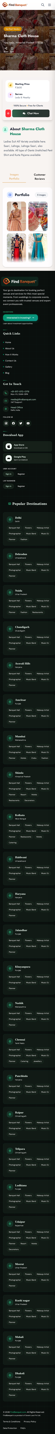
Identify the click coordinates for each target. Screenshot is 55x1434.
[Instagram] (6, 423)
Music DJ (45, 533)
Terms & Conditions (11, 1421)
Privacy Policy (30, 1421)
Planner (12, 539)
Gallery (8, 366)
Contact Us (10, 360)
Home (8, 342)
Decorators (29, 800)
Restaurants (37, 612)
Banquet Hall (14, 528)
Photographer (15, 533)
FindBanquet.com (18, 1412)
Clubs (33, 758)
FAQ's (22, 1428)
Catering (12, 842)
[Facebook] (13, 423)
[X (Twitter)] (21, 423)
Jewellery (37, 1061)
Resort (23, 794)
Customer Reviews (40, 177)
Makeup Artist (43, 528)
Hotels (23, 758)
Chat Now (33, 113)
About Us (9, 348)
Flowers (28, 528)
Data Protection (10, 1428)
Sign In (8, 474)
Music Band (31, 533)
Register (21, 474)
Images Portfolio (14, 177)
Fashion (24, 539)
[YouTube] (28, 423)
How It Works (11, 354)
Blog (7, 372)
